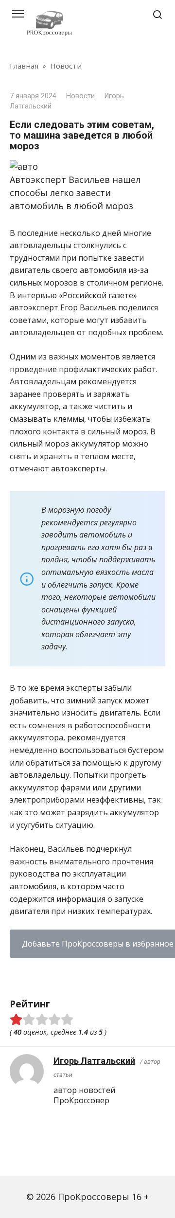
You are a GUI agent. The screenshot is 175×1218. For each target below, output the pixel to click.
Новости (80, 96)
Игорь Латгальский (94, 1061)
